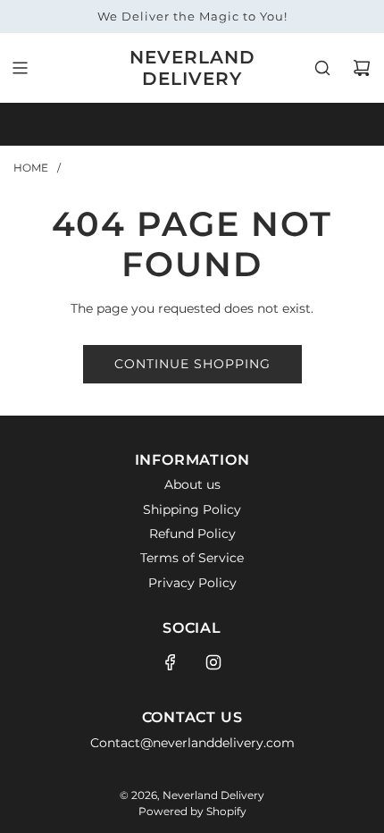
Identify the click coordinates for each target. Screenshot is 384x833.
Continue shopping (192, 364)
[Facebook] (170, 662)
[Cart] (361, 68)
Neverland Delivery (192, 67)
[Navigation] (19, 68)
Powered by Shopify (192, 811)
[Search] (322, 68)
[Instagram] (213, 662)
